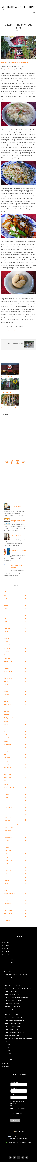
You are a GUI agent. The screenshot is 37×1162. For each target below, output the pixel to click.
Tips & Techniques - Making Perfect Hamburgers (17, 1009)
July (7, 1041)
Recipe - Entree (8, 817)
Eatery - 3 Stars (13, 326)
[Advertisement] (12, 480)
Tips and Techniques (9, 893)
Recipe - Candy (8, 807)
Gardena (6, 688)
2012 (5, 957)
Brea (5, 618)
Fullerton (6, 681)
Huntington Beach (8, 718)
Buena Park (7, 628)
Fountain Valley (8, 678)
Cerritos (6, 635)
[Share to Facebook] (6, 330)
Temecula (6, 887)
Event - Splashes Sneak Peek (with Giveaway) (17, 505)
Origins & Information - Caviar (12, 1006)
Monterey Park (8, 764)
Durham (6, 665)
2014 (5, 951)
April (7, 1051)
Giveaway (6, 691)
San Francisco (7, 850)
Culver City (6, 651)
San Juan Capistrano (9, 860)
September (9, 969)
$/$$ (8, 69)
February (8, 1057)
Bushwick (6, 631)
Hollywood (6, 711)
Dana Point (7, 658)
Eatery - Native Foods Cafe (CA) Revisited (15, 980)
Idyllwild (21, 326)
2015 (5, 948)
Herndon (6, 708)
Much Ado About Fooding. (25, 1150)
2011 (5, 1063)
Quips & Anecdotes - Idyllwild (12, 1026)
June (7, 1045)
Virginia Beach (7, 903)
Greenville (6, 698)
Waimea (6, 907)
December (8, 959)
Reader (14, 1103)
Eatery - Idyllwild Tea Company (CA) (14, 1023)
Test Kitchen (7, 890)
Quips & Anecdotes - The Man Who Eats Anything (17, 997)
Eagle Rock (6, 668)
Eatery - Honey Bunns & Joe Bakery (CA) (15, 1032)
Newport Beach (8, 774)
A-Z (5, 592)
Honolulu (6, 714)
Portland (6, 797)
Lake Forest (7, 747)
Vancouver (7, 900)
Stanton (6, 883)
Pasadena (6, 791)
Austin (5, 608)
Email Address (14, 1082)
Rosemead (7, 844)
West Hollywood (8, 913)
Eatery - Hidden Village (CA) (12, 1029)
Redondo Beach (8, 837)
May (7, 1047)
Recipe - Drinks (8, 814)
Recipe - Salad (7, 820)
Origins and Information (10, 787)
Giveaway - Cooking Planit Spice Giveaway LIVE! (18, 520)
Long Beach (7, 757)
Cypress (6, 655)
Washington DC (8, 910)
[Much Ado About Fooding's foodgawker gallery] (18, 1142)
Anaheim (6, 598)
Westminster (7, 917)
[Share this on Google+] (12, 330)
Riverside (6, 840)
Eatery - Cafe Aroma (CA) (11, 1015)
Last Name (13, 1094)
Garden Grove (7, 684)
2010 (5, 1066)
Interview (6, 724)
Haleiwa (6, 701)
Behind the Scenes (9, 612)
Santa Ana (6, 863)
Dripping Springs (8, 661)
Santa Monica (7, 870)
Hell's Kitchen (7, 704)
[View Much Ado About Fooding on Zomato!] (18, 1137)
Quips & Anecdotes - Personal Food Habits (16, 1000)
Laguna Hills (7, 741)
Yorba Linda (7, 920)
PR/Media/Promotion (17, 1106)
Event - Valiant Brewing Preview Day (17, 536)
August (7, 971)
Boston (6, 615)
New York (6, 771)
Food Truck (7, 674)
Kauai (5, 734)
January (8, 1059)
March (7, 1053)
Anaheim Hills (7, 602)
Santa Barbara (8, 867)
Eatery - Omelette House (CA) (12, 994)
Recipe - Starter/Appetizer (10, 834)
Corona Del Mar (8, 645)
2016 (5, 945)
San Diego (6, 847)
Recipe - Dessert (8, 810)
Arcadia (6, 605)
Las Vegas (6, 751)
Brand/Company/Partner (18, 1108)
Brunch (6, 625)
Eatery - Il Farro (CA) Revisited (12, 983)
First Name (13, 1088)
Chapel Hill (6, 638)
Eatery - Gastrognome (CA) (12, 1035)
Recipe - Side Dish (8, 827)
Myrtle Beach (7, 767)
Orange (6, 784)
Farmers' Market (8, 671)
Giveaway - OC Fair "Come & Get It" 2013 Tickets (18, 551)
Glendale (6, 694)
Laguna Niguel (7, 744)
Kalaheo (6, 731)
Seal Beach (7, 873)
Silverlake (6, 880)
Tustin (5, 897)
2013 (5, 954)
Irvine (5, 728)
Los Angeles (7, 761)
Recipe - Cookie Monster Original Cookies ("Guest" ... (18, 988)
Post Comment (18, 31)
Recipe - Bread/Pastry (9, 804)
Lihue (5, 754)
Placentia (6, 794)
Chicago (6, 641)
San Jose (6, 857)
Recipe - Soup (7, 830)
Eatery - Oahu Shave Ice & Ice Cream (14, 1012)
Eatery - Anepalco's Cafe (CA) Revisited (15, 977)
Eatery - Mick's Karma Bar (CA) (12, 986)
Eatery (6, 326)
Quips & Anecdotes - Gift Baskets (13, 1018)
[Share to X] (9, 330)
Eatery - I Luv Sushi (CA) (11, 991)
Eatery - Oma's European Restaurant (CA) (15, 1020)
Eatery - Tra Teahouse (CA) (12, 1003)
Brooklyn (6, 621)
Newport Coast (8, 777)
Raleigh (6, 800)
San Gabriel (7, 854)
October (8, 965)
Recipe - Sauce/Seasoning (11, 824)
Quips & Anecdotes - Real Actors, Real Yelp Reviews (18, 1038)
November (8, 963)
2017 (5, 942)
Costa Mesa (7, 648)
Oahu (5, 781)
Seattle (6, 877)
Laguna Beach (7, 737)
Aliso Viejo (6, 595)
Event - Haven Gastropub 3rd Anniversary (16, 974)
